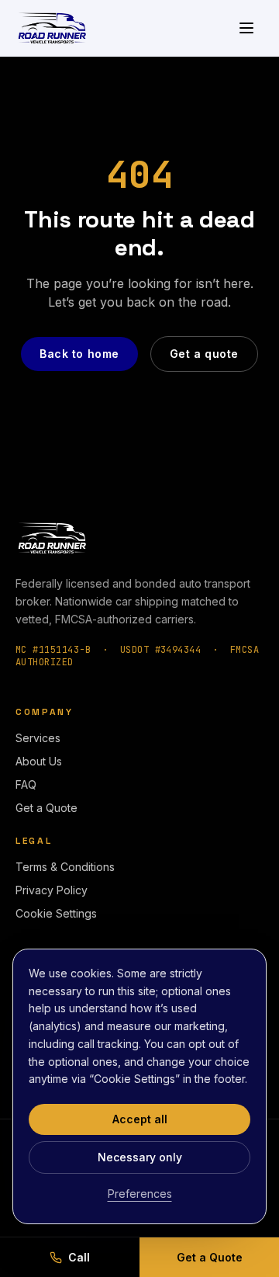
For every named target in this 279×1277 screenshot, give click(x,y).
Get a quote (204, 353)
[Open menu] (246, 28)
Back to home (79, 353)
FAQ (26, 784)
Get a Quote (47, 807)
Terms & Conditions (65, 866)
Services (38, 737)
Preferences (140, 1193)
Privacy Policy (52, 890)
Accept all (139, 1119)
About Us (39, 761)
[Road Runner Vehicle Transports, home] (52, 28)
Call (79, 1257)
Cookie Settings (56, 913)
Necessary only (140, 1157)
